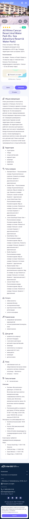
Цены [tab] (8, 87)
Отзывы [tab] (14, 92)
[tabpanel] (14, 277)
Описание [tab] (21, 87)
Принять (14, 515)
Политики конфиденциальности (10, 512)
